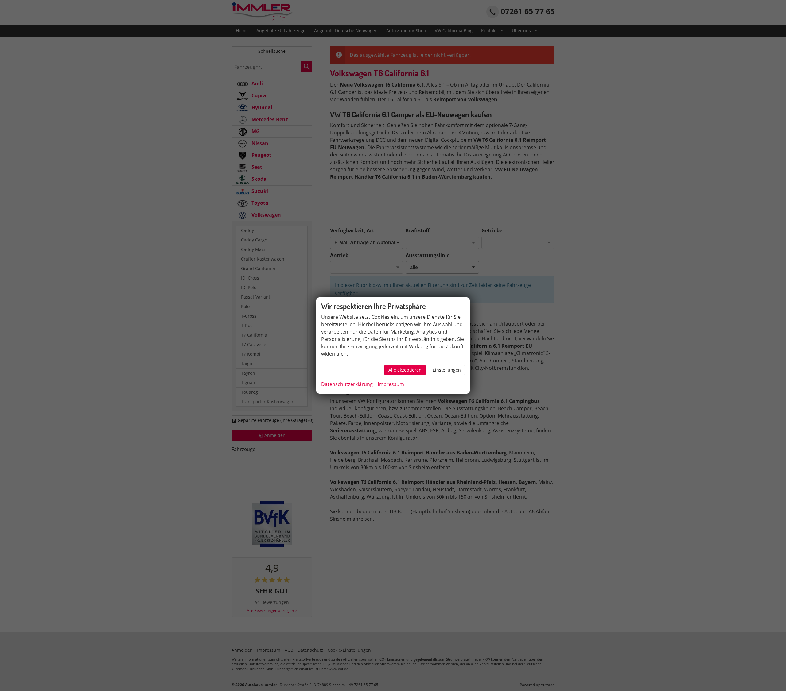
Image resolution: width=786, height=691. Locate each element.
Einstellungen (447, 370)
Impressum (391, 384)
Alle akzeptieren (405, 370)
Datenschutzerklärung (347, 384)
